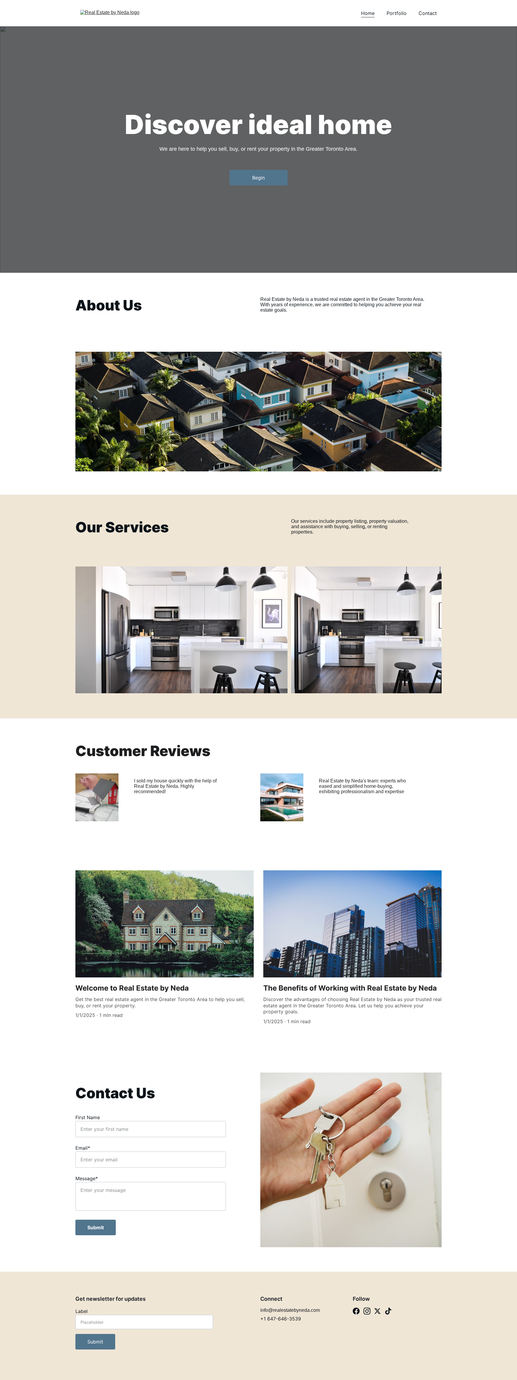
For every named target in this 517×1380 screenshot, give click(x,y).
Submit (95, 1227)
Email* (82, 1148)
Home (368, 13)
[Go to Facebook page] (356, 1311)
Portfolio (397, 13)
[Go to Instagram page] (367, 1311)
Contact (428, 13)
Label (81, 1311)
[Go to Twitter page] (377, 1311)
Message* (86, 1178)
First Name (87, 1117)
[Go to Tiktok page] (388, 1311)
